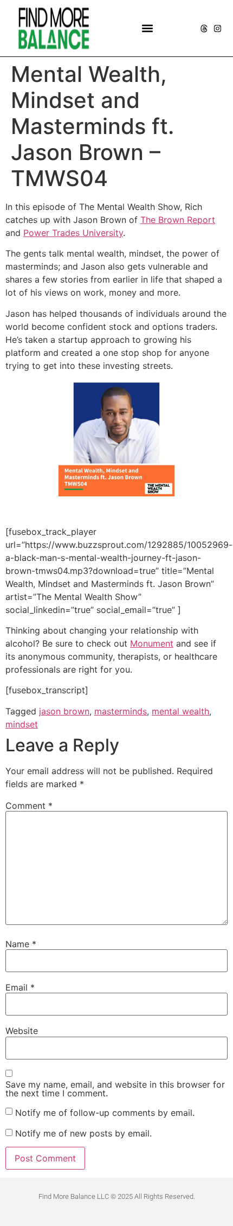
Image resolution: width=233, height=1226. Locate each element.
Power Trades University (73, 232)
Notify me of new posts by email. (83, 1133)
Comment (29, 805)
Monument (151, 643)
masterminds (120, 711)
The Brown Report (177, 219)
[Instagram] (217, 28)
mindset (21, 724)
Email (20, 987)
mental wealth (180, 711)
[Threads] (204, 28)
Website (21, 1030)
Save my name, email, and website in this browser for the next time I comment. (115, 1088)
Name (20, 944)
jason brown (64, 711)
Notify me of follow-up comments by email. (105, 1112)
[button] (148, 28)
